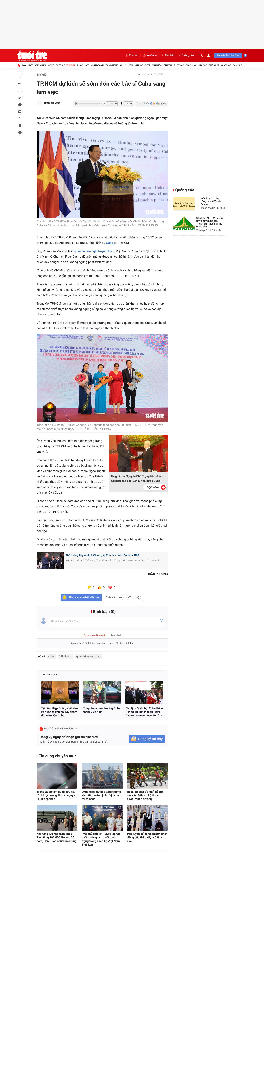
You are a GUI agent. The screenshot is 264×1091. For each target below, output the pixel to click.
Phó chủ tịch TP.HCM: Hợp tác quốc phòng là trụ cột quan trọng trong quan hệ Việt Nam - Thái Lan (102, 839)
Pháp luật (83, 65)
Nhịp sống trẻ (142, 65)
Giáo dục (191, 65)
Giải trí (168, 65)
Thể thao (179, 65)
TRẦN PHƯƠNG (52, 103)
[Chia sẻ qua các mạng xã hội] (138, 597)
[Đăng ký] (147, 739)
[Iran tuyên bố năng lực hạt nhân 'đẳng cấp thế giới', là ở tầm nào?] (147, 818)
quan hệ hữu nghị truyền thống (94, 251)
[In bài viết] (20, 133)
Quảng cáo (188, 55)
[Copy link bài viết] (129, 597)
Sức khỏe (214, 65)
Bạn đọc (237, 65)
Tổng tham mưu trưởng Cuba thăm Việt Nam (101, 710)
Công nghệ (112, 65)
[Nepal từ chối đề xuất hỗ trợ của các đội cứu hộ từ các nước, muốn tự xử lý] (147, 776)
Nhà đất (202, 65)
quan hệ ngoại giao (88, 656)
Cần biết (169, 55)
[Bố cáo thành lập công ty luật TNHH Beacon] (184, 204)
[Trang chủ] (18, 65)
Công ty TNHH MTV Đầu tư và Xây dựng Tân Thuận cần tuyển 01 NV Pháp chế (209, 222)
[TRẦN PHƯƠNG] (39, 103)
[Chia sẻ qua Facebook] (121, 597)
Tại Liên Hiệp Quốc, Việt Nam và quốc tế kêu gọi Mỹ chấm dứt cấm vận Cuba (60, 712)
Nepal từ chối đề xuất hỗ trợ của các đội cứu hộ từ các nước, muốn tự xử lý (145, 795)
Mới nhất (27, 65)
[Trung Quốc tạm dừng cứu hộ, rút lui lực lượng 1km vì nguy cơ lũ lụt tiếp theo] (57, 776)
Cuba (109, 243)
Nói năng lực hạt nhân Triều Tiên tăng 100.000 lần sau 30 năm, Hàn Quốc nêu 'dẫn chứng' (57, 837)
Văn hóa (157, 65)
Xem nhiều (40, 65)
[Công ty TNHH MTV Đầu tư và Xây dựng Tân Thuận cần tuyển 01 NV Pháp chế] (184, 223)
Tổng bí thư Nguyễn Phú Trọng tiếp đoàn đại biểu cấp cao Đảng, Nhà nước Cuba (137, 478)
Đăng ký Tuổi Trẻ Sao (228, 55)
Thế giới (70, 65)
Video (51, 65)
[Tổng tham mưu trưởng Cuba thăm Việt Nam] (102, 692)
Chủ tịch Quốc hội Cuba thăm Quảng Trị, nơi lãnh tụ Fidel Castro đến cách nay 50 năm (144, 712)
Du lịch (129, 65)
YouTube (152, 55)
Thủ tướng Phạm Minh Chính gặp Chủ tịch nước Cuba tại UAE (102, 555)
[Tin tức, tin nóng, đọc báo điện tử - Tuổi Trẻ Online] (32, 55)
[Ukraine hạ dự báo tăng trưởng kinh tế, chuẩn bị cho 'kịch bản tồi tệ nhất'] (102, 776)
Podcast (133, 55)
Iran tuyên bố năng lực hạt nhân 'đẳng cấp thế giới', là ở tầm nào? (147, 837)
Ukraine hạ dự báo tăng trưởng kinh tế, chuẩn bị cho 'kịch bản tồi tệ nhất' (101, 795)
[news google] (151, 104)
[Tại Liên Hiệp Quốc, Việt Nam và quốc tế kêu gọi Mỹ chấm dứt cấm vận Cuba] (60, 692)
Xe (121, 65)
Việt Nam (65, 656)
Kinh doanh (97, 65)
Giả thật (226, 65)
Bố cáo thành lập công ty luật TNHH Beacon (211, 201)
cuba (51, 656)
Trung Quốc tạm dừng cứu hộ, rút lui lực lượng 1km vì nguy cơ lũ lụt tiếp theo (57, 795)
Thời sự (60, 65)
